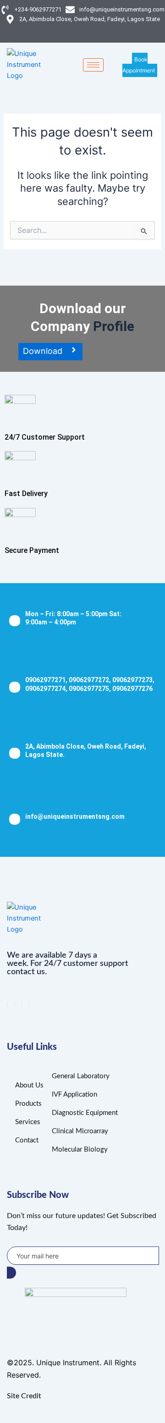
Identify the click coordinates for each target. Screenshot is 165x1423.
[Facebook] (7, 1004)
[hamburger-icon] (93, 65)
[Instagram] (29, 1004)
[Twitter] (14, 1004)
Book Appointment (138, 65)
